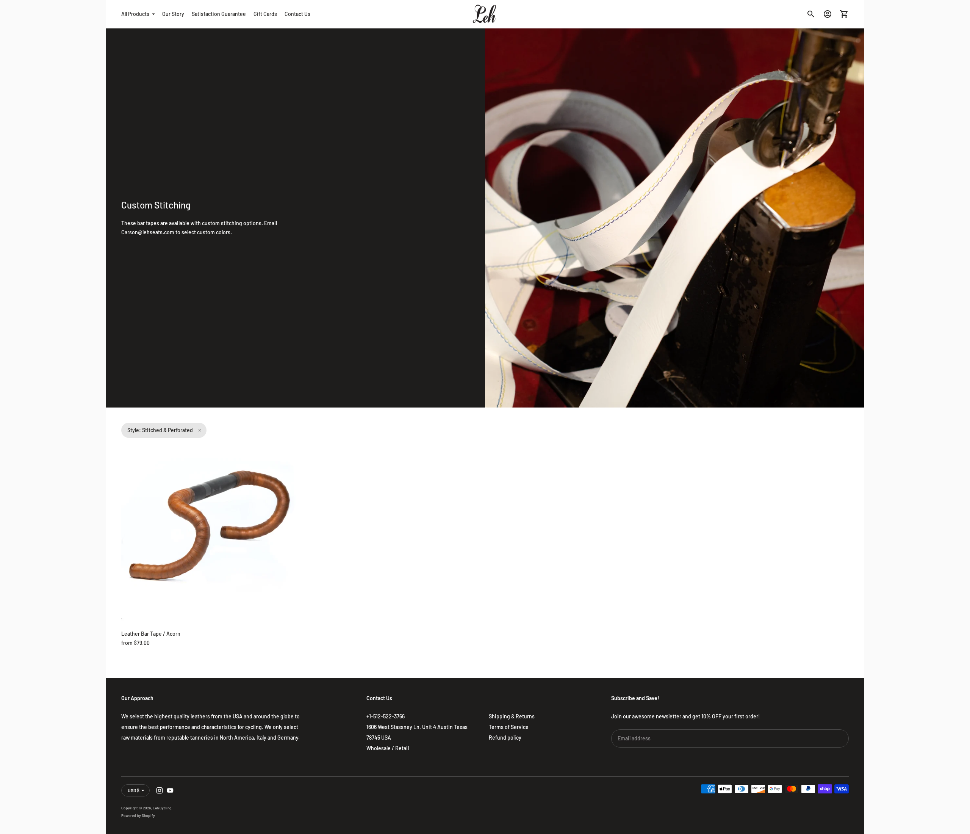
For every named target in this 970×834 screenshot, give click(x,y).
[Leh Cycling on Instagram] (159, 790)
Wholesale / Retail (387, 748)
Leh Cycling (162, 808)
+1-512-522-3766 (385, 716)
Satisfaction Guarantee (219, 14)
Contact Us (297, 14)
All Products (135, 14)
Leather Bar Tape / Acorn (150, 633)
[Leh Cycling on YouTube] (170, 790)
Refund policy (505, 737)
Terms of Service (509, 727)
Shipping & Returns (512, 716)
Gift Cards (265, 14)
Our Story (173, 14)
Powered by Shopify (138, 815)
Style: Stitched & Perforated (160, 430)
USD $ (133, 790)
